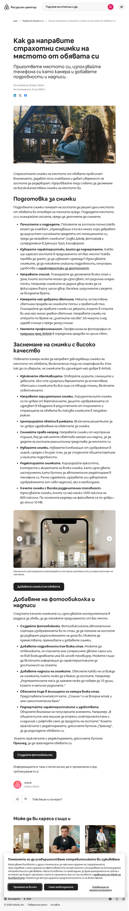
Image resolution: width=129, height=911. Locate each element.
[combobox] (74, 7)
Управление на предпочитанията (100, 889)
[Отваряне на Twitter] (117, 899)
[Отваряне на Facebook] (110, 899)
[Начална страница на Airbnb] (6, 7)
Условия (55, 904)
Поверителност (37, 904)
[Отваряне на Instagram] (123, 899)
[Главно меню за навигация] (121, 7)
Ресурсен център (23, 7)
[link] (14, 95)
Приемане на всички (25, 887)
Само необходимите (61, 887)
